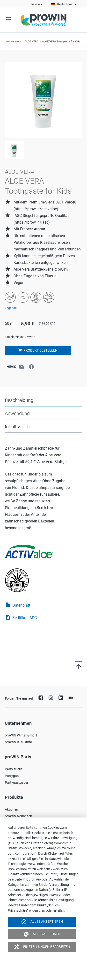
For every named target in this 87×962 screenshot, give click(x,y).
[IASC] (20, 577)
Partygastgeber (16, 782)
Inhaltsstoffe (18, 426)
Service (35, 4)
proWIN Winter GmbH (21, 735)
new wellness (13, 41)
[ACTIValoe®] (32, 549)
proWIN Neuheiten (18, 816)
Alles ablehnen (42, 934)
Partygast (12, 776)
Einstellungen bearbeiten (42, 947)
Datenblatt (17, 605)
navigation (8, 19)
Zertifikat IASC (21, 617)
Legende (11, 308)
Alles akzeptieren (42, 922)
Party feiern (13, 769)
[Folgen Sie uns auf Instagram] (52, 697)
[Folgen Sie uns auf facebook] (42, 697)
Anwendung (17, 413)
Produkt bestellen (40, 350)
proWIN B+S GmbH (19, 742)
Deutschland (65, 4)
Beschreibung (19, 400)
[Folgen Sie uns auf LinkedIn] (61, 697)
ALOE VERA (31, 41)
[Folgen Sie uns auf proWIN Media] (72, 697)
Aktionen (11, 809)
